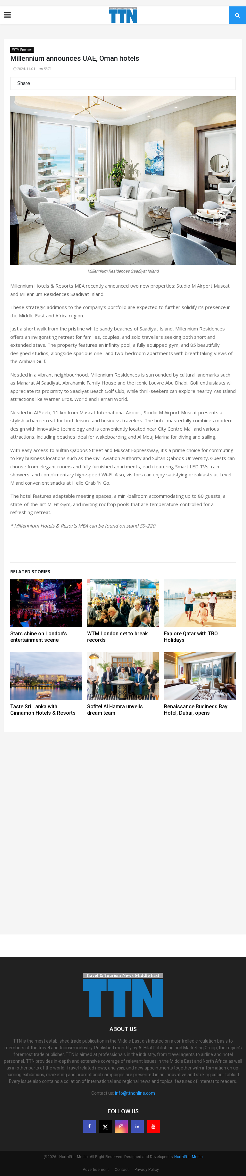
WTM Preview (22, 50)
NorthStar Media (188, 1157)
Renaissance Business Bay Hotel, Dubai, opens (195, 709)
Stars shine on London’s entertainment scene (38, 637)
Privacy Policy (147, 1169)
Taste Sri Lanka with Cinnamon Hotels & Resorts (43, 709)
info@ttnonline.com (135, 1093)
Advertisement (96, 1169)
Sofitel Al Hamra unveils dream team (115, 709)
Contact (122, 1169)
